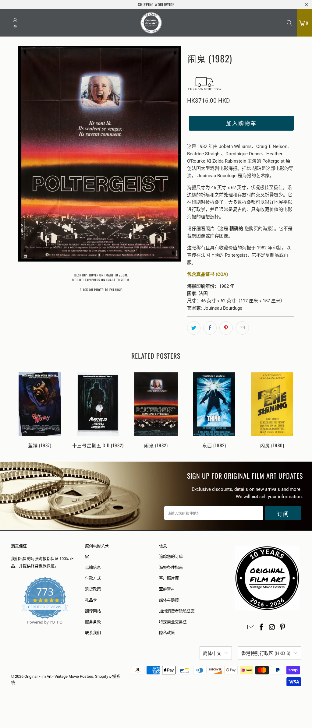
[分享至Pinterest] (226, 328)
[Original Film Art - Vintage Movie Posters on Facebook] (261, 627)
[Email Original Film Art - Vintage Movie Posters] (251, 627)
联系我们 (93, 632)
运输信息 (93, 567)
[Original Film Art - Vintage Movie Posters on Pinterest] (282, 627)
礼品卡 (91, 600)
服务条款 (93, 622)
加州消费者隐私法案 (177, 611)
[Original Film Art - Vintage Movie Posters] (151, 23)
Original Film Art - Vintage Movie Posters (58, 676)
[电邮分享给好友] (242, 328)
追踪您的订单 (171, 556)
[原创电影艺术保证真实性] (11, 629)
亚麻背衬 (167, 589)
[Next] (294, 410)
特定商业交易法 (173, 622)
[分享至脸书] (210, 328)
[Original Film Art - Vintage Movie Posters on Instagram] (272, 627)
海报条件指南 (171, 567)
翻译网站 (93, 611)
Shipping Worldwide (156, 4)
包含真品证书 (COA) (207, 274)
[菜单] (2, 23)
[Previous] (18, 410)
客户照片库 (169, 578)
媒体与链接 (169, 600)
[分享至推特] (193, 328)
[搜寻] (289, 23)
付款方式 (93, 578)
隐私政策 (167, 632)
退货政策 (93, 589)
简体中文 (212, 653)
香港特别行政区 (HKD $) (265, 653)
